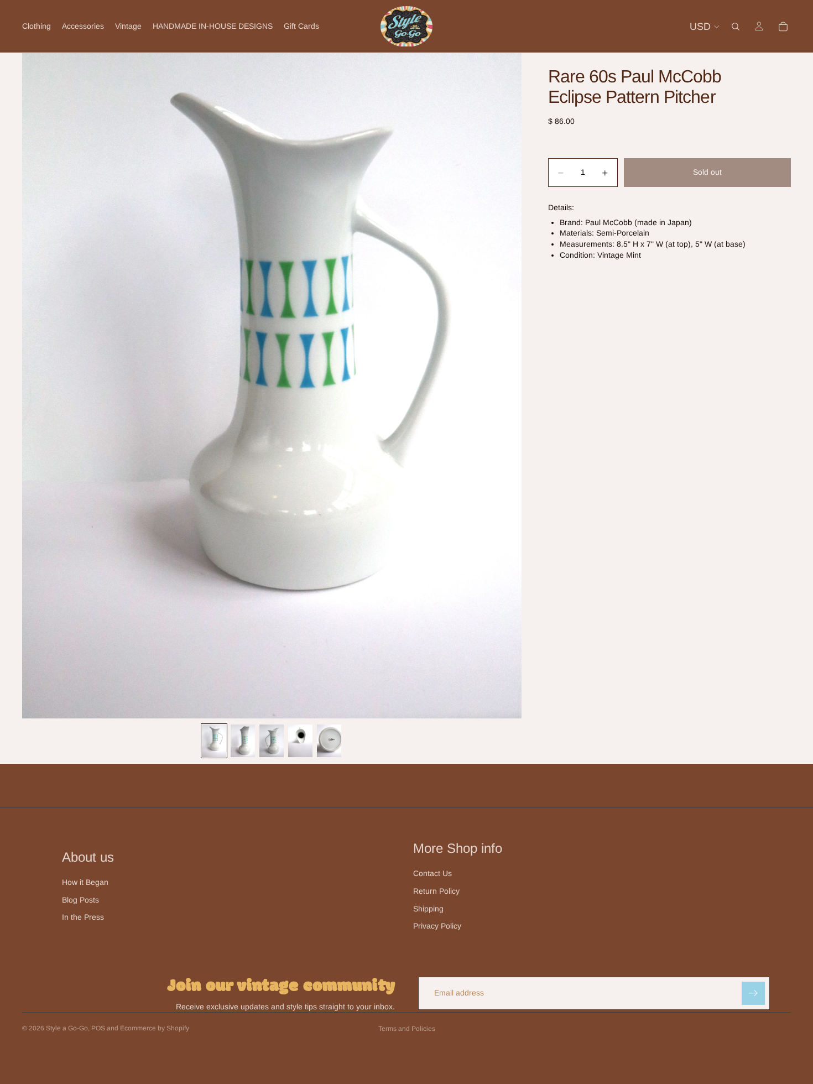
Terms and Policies (406, 1029)
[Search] (735, 26)
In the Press (83, 917)
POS (98, 1028)
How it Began (85, 882)
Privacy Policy (437, 925)
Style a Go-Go (67, 1028)
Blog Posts (80, 899)
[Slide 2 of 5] (243, 741)
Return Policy (436, 891)
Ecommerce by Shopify (154, 1028)
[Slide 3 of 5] (271, 741)
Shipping (428, 908)
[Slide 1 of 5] (214, 741)
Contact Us (432, 873)
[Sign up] (753, 993)
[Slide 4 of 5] (300, 741)
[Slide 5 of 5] (329, 741)
